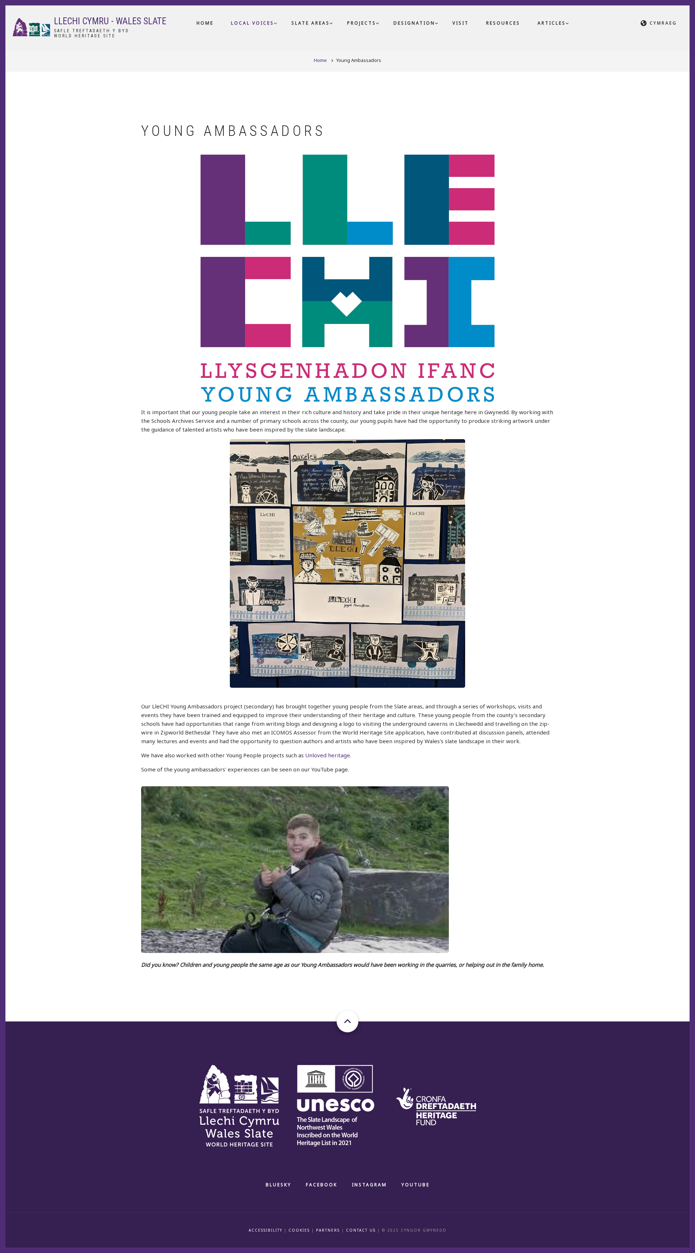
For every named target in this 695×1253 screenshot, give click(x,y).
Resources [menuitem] (503, 23)
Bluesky (278, 1185)
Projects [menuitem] (361, 23)
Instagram (369, 1185)
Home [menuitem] (205, 23)
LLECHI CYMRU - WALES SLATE (110, 21)
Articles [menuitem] (552, 23)
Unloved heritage (327, 755)
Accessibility (265, 1230)
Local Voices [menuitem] (252, 23)
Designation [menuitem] (414, 23)
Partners (328, 1230)
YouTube (415, 1185)
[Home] (31, 26)
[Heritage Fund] (444, 1104)
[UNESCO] (344, 1104)
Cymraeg (663, 23)
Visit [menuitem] (460, 23)
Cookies (299, 1230)
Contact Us (361, 1230)
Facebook (321, 1185)
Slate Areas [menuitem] (310, 23)
